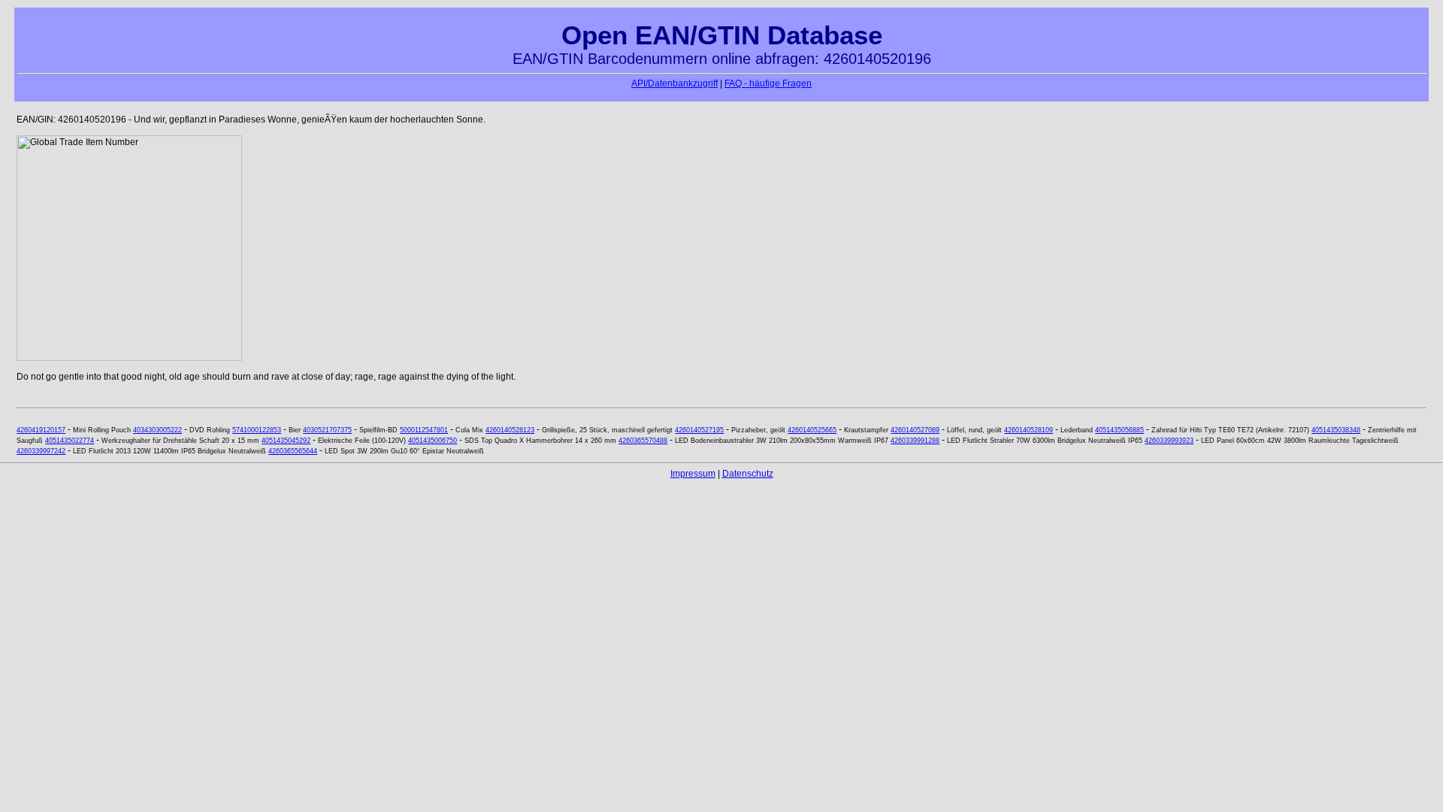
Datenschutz (747, 473)
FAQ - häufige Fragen (768, 83)
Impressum (692, 473)
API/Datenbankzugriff (674, 83)
